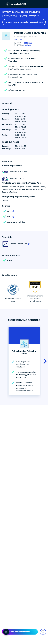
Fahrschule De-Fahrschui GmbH (24, 352)
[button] (44, 361)
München (18, 39)
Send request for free (19, 632)
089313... (24, 43)
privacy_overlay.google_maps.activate (24, 22)
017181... (24, 45)
